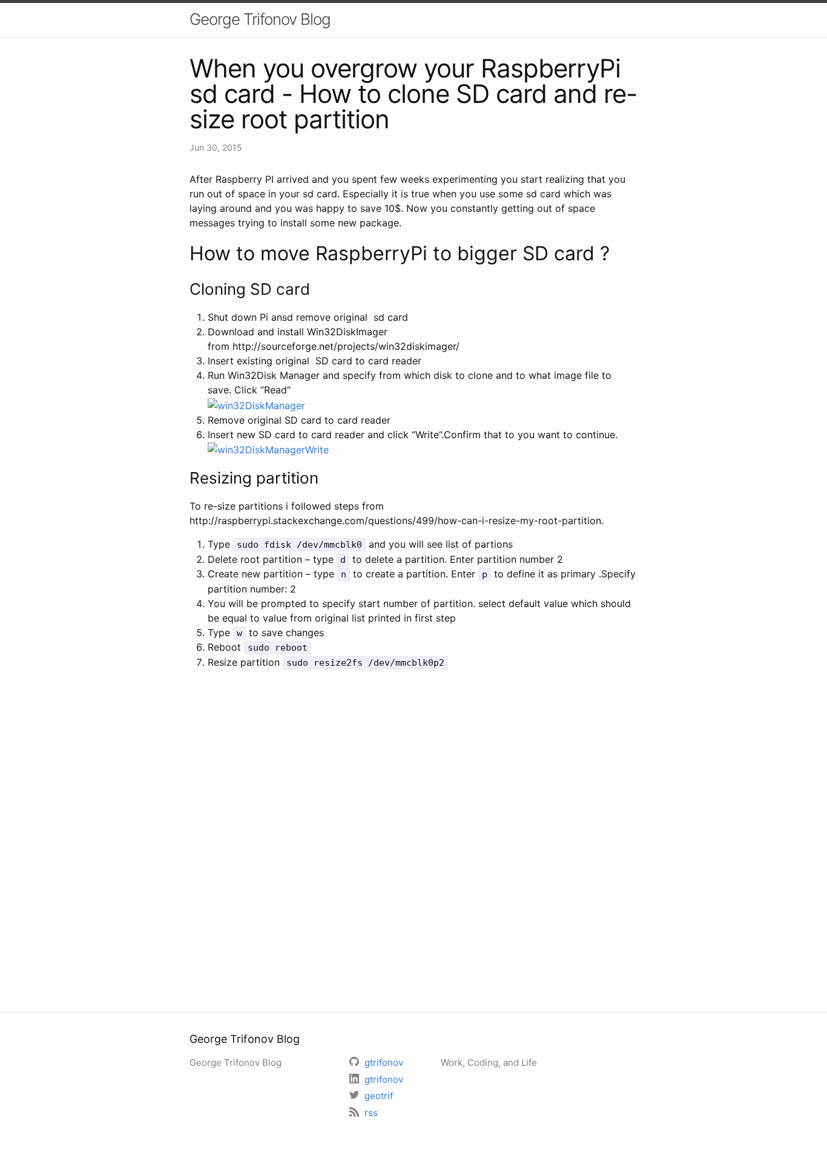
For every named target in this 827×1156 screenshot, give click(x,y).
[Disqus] (413, 839)
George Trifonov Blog (260, 19)
